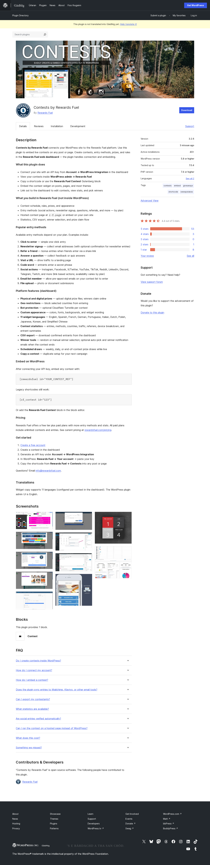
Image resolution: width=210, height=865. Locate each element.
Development (77, 126)
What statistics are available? (32, 709)
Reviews (39, 126)
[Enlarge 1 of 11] (48, 515)
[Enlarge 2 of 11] (48, 535)
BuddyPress (170, 828)
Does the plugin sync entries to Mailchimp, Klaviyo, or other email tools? (56, 689)
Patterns (54, 828)
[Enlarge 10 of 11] (127, 515)
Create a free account (32, 445)
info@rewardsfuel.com (48, 470)
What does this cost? (28, 737)
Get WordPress (195, 5)
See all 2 (190, 178)
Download (186, 110)
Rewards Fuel (45, 112)
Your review (147, 255)
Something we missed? (29, 747)
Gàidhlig (46, 845)
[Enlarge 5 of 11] (48, 595)
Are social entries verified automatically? (38, 718)
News (15, 818)
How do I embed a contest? (32, 680)
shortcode (173, 192)
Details (23, 126)
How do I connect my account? (34, 670)
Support (189, 126)
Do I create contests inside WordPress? (38, 660)
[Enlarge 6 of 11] (88, 515)
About (15, 814)
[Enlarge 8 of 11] (88, 557)
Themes (54, 818)
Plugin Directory (20, 15)
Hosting (16, 823)
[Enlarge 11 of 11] (127, 550)
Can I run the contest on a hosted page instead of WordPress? (51, 728)
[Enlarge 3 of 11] (48, 555)
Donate (130, 823)
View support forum (152, 281)
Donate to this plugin (152, 312)
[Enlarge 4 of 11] (48, 575)
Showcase (55, 814)
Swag (129, 828)
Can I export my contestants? (33, 699)
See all (190, 255)
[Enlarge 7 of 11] (88, 536)
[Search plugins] (45, 34)
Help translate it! (128, 24)
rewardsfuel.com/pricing (98, 430)
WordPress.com (172, 814)
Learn (90, 814)
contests (168, 185)
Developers (94, 823)
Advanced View (149, 200)
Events (128, 818)
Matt (166, 818)
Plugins (53, 823)
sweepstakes (186, 192)
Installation (57, 126)
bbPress (168, 823)
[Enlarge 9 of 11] (88, 577)
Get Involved (132, 814)
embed (177, 185)
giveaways (188, 185)
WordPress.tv (96, 828)
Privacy (16, 828)
